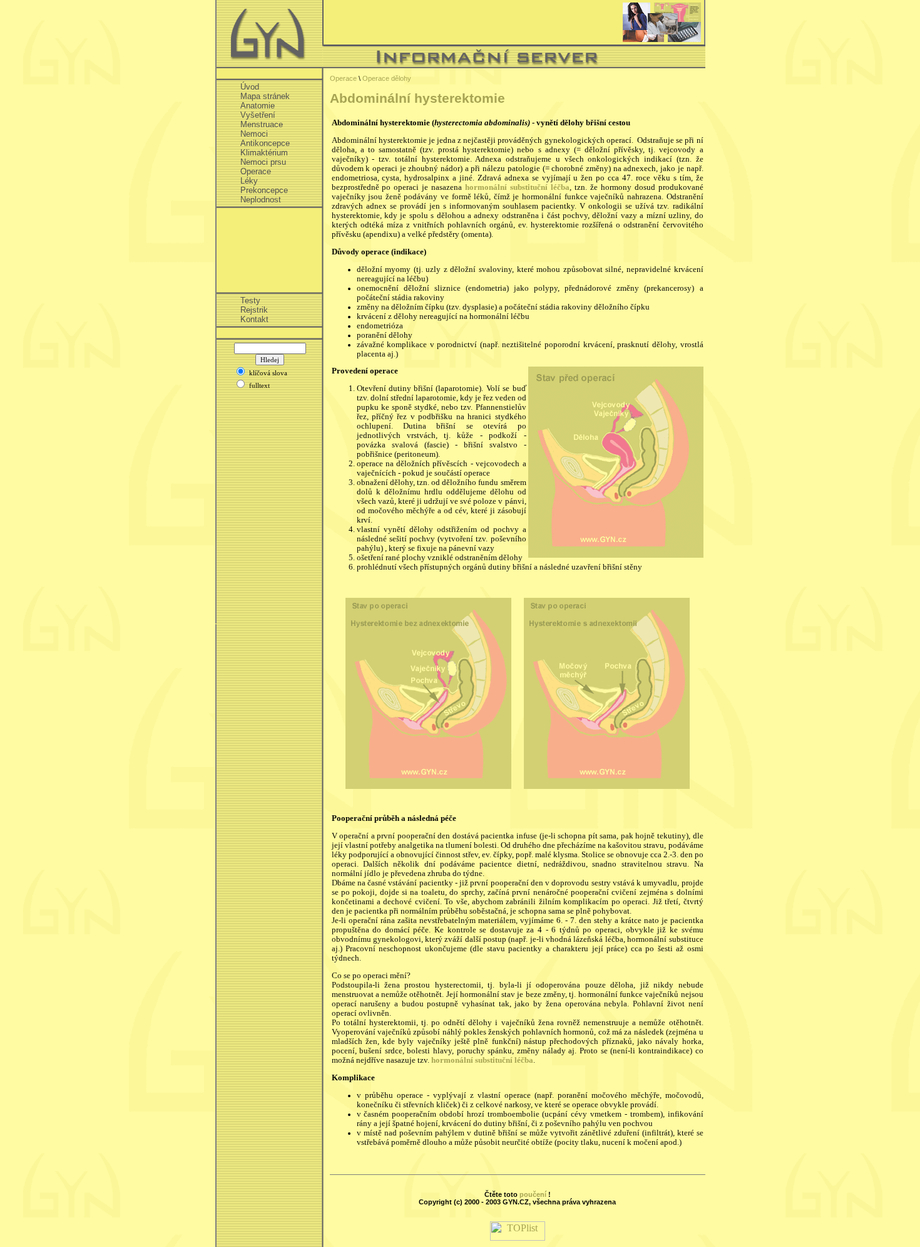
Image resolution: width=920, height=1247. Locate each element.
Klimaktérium (264, 152)
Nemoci (254, 133)
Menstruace (261, 124)
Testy (250, 300)
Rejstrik (254, 310)
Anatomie (257, 105)
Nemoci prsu (263, 162)
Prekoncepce (264, 190)
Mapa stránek (265, 96)
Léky (249, 180)
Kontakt (254, 319)
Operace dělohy (386, 78)
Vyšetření (257, 115)
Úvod (249, 86)
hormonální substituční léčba (517, 187)
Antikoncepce (265, 143)
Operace (255, 171)
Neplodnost (260, 199)
